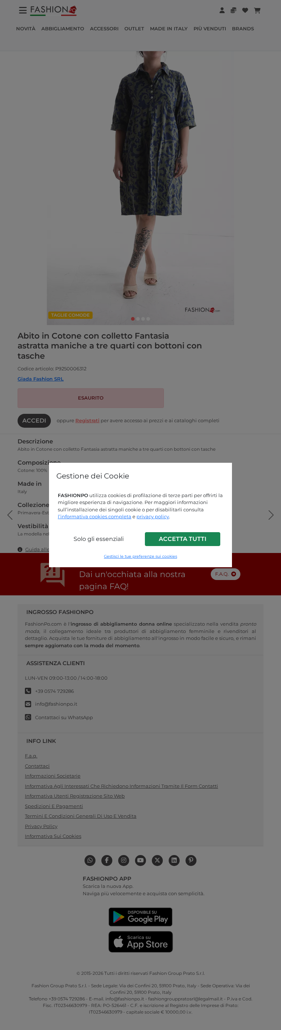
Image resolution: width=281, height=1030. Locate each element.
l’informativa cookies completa (94, 516)
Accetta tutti (182, 538)
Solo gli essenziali (99, 538)
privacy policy (152, 516)
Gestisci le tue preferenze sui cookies (140, 556)
